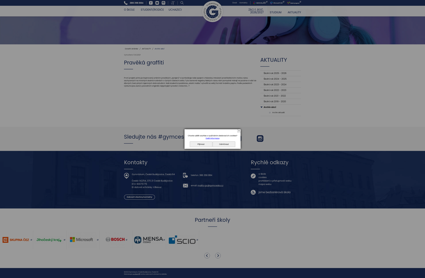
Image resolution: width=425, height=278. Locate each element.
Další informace (212, 138)
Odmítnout (224, 144)
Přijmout (201, 144)
